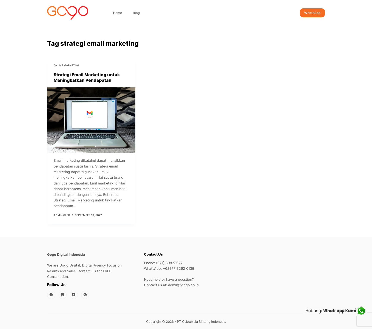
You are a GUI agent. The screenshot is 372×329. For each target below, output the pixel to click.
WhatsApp (312, 13)
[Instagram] (63, 295)
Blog (136, 13)
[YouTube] (74, 295)
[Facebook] (51, 295)
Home (117, 13)
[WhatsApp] (85, 295)
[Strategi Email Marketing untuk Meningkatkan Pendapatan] (91, 120)
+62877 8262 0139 (178, 268)
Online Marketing (66, 65)
